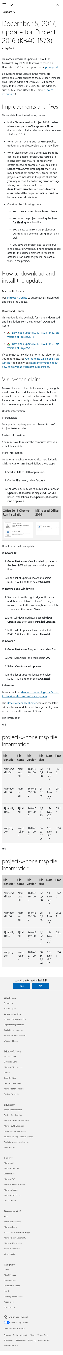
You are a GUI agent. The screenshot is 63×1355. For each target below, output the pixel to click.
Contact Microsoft (20, 1335)
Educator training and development (18, 1136)
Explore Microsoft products (15, 1035)
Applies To (10, 48)
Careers (7, 1269)
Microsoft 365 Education (14, 1126)
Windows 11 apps (11, 1041)
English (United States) (18, 1317)
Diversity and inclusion (13, 1296)
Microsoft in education (13, 1109)
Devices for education (13, 1115)
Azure (6, 1216)
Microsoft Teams (11, 1190)
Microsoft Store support (13, 1067)
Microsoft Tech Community (15, 1237)
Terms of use (43, 1335)
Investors (7, 1291)
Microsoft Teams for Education (16, 1120)
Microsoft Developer (12, 1221)
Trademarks (9, 1340)
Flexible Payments (11, 1094)
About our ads (44, 1340)
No (40, 985)
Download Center (11, 1061)
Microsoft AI (9, 1163)
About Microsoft (10, 1275)
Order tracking (10, 1078)
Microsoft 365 (9, 1179)
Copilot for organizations (14, 1024)
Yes (22, 985)
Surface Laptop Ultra (12, 1014)
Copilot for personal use (13, 1030)
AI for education (10, 1147)
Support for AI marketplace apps (17, 1232)
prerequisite (52, 67)
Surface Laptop (10, 1008)
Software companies (12, 1248)
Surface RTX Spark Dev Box (15, 1019)
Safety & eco (21, 1340)
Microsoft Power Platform (14, 1184)
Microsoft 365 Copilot (13, 1195)
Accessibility (9, 1302)
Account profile (10, 1056)
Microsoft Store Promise (14, 1088)
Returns (7, 1072)
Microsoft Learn (10, 1227)
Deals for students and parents (16, 1142)
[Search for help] (12, 4)
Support (7, 11)
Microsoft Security (11, 1168)
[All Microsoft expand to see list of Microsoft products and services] (4, 5)
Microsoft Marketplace (13, 1243)
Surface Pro (8, 1003)
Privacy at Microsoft (12, 1285)
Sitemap (7, 1335)
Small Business (10, 1200)
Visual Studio (9, 1254)
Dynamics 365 (9, 1173)
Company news (10, 1280)
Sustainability (9, 1307)
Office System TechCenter (22, 703)
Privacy (32, 1335)
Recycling (32, 1340)
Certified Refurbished (12, 1083)
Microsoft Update (17, 297)
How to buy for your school (15, 1131)
